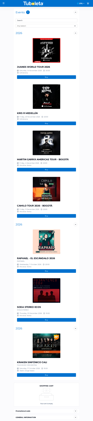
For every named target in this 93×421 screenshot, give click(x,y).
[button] (19, 33)
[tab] (46, 12)
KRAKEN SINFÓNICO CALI (32, 362)
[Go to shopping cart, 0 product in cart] (88, 3)
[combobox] (45, 20)
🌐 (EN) (80, 3)
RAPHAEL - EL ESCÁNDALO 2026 (36, 258)
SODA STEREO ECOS (29, 307)
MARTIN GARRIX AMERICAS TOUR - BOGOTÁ (43, 159)
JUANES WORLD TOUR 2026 (33, 67)
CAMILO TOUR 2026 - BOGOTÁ (34, 205)
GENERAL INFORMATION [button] (26, 417)
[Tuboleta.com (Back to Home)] (33, 3)
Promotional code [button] (23, 411)
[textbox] (46, 20)
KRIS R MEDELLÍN (27, 113)
